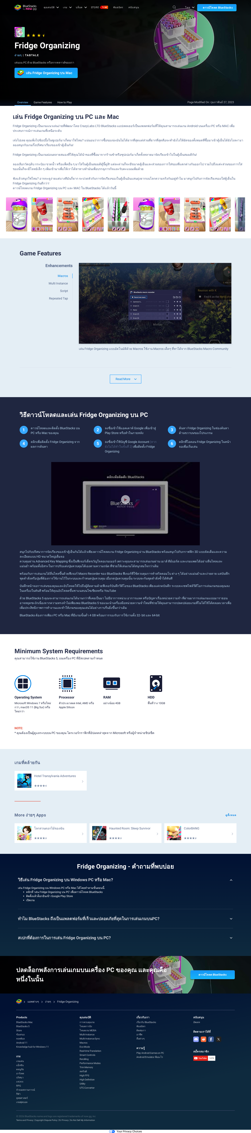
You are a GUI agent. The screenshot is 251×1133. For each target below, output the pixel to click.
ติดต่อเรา (141, 1030)
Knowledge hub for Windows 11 (32, 1046)
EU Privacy (64, 1120)
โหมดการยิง (86, 1026)
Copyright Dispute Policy (46, 1120)
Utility (82, 1083)
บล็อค (79, 7)
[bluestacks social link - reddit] (203, 1039)
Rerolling (84, 1059)
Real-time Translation (90, 1051)
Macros (83, 1042)
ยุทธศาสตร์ (22, 1098)
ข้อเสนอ (20, 1034)
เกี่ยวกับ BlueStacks (146, 1022)
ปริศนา (20, 1077)
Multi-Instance (87, 1034)
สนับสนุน (133, 7)
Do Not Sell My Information (82, 1120)
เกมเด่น (20, 1061)
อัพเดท (196, 1022)
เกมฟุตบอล (21, 1102)
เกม (65, 7)
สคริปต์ (83, 1071)
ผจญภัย (20, 1069)
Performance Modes (90, 1063)
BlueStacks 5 (23, 1026)
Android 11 (21, 1042)
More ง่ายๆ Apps (30, 815)
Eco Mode (85, 1046)
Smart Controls (87, 1055)
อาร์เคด (20, 1073)
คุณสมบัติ (49, 7)
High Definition (87, 1079)
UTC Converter (87, 1087)
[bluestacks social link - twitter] (218, 1039)
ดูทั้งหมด (231, 815)
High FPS (84, 1075)
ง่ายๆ (18, 55)
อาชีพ (139, 1034)
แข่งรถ (19, 1081)
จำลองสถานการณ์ (25, 1089)
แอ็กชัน (20, 1065)
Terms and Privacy (24, 1120)
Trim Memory (86, 1067)
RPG (18, 1085)
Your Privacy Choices (129, 1131)
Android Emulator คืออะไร (149, 1057)
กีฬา (18, 1094)
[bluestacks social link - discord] (196, 1039)
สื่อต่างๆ (140, 1038)
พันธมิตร (118, 7)
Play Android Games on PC (150, 1053)
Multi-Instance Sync (90, 1038)
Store (99, 7)
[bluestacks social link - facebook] (211, 1039)
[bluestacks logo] (25, 7)
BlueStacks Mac (24, 1022)
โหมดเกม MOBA (88, 1030)
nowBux (20, 1038)
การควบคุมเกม (87, 1022)
